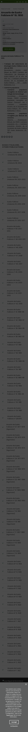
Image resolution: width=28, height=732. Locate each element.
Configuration (14, 726)
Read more (10, 715)
